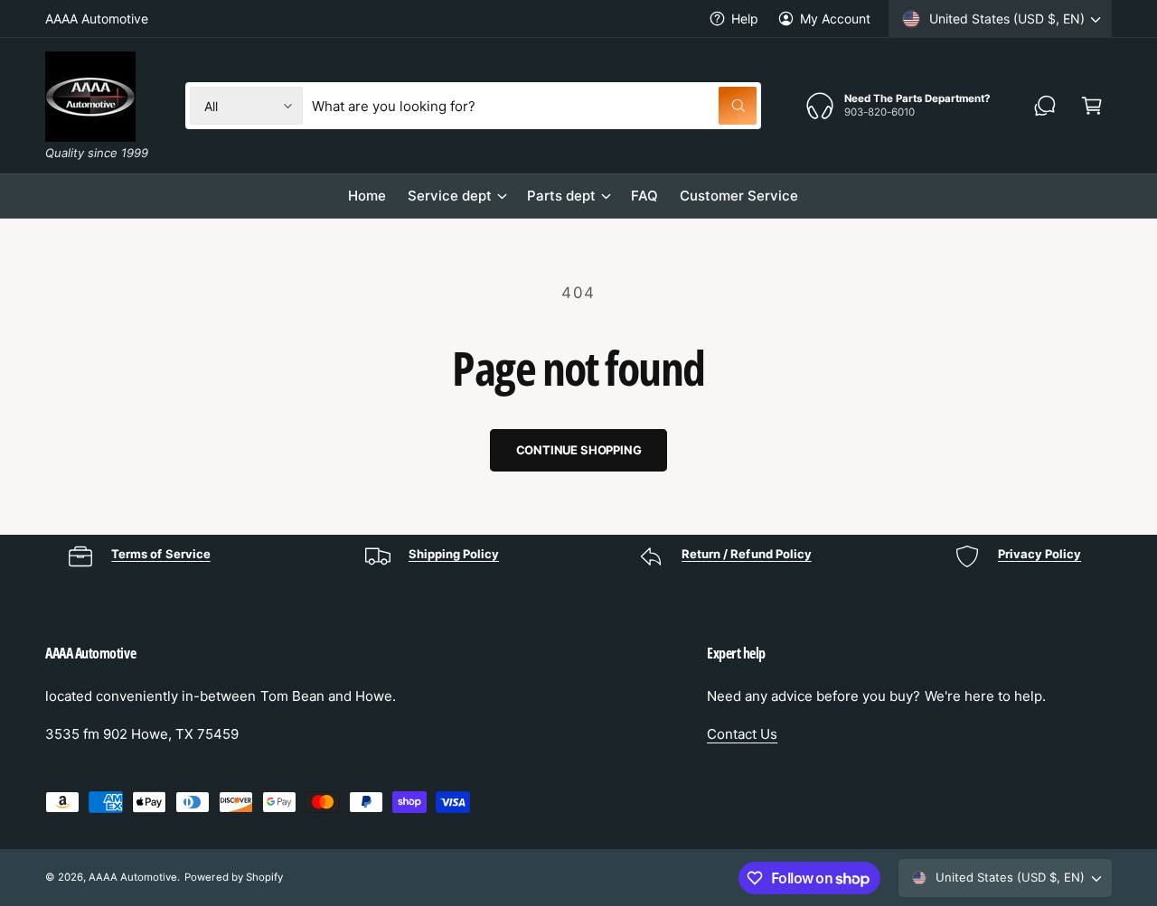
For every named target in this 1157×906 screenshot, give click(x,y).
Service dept (450, 195)
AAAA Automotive (133, 877)
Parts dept (561, 195)
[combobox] (534, 105)
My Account (835, 18)
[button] (1091, 105)
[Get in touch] (1044, 105)
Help (744, 18)
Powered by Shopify (233, 877)
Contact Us (742, 734)
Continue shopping (579, 450)
